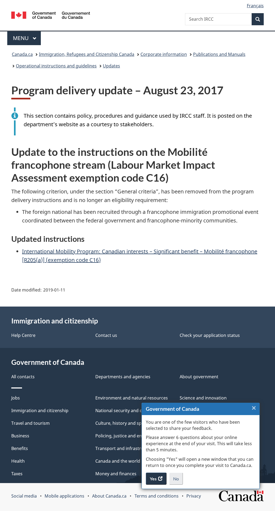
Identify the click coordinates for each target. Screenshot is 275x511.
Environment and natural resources (131, 398)
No (178, 480)
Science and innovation (203, 398)
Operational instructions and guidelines (56, 66)
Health (18, 461)
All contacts (23, 377)
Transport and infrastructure (124, 448)
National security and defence (125, 410)
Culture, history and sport (121, 423)
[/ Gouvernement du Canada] (50, 16)
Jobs (15, 398)
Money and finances (115, 474)
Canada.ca (22, 54)
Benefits (19, 448)
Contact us (106, 335)
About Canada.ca (109, 496)
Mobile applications (64, 496)
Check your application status (210, 335)
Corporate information (163, 54)
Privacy (193, 496)
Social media (24, 496)
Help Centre (23, 335)
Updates (111, 66)
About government (199, 377)
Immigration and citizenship (39, 410)
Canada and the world (117, 461)
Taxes (17, 474)
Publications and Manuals (219, 54)
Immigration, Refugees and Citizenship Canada (86, 54)
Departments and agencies (122, 377)
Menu (21, 38)
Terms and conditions (157, 496)
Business (20, 436)
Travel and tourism (30, 423)
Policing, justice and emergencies (129, 436)
